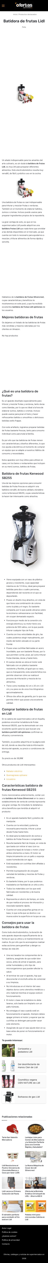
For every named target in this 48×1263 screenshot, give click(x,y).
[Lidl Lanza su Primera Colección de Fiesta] (12, 1183)
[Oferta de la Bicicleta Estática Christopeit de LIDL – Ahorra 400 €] (35, 1183)
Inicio (15, 14)
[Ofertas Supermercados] (24, 5)
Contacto (6, 1244)
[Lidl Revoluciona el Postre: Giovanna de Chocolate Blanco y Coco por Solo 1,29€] (12, 1157)
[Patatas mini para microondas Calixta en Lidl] (35, 1206)
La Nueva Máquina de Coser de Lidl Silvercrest (34, 1167)
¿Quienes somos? (9, 1236)
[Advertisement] (24, 56)
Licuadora (10, 779)
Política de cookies (9, 1232)
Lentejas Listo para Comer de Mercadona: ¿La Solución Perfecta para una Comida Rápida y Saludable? (34, 1142)
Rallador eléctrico (14, 771)
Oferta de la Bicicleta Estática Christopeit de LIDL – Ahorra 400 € (35, 1193)
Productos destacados (28, 14)
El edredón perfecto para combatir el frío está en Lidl (11, 1217)
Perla (24, 27)
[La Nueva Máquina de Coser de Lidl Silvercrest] (35, 1157)
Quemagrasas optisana (16, 775)
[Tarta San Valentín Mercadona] (12, 1129)
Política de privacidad (11, 1240)
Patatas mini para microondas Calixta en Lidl (35, 1217)
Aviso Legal (6, 1228)
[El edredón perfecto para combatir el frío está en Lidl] (12, 1206)
